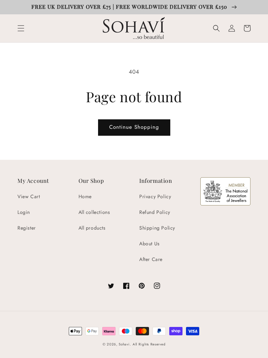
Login (23, 212)
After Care (151, 259)
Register (26, 227)
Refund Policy (154, 212)
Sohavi (124, 344)
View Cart (28, 196)
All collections (94, 212)
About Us (149, 243)
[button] (21, 28)
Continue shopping (134, 127)
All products (92, 227)
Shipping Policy (157, 227)
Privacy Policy (155, 196)
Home (85, 196)
